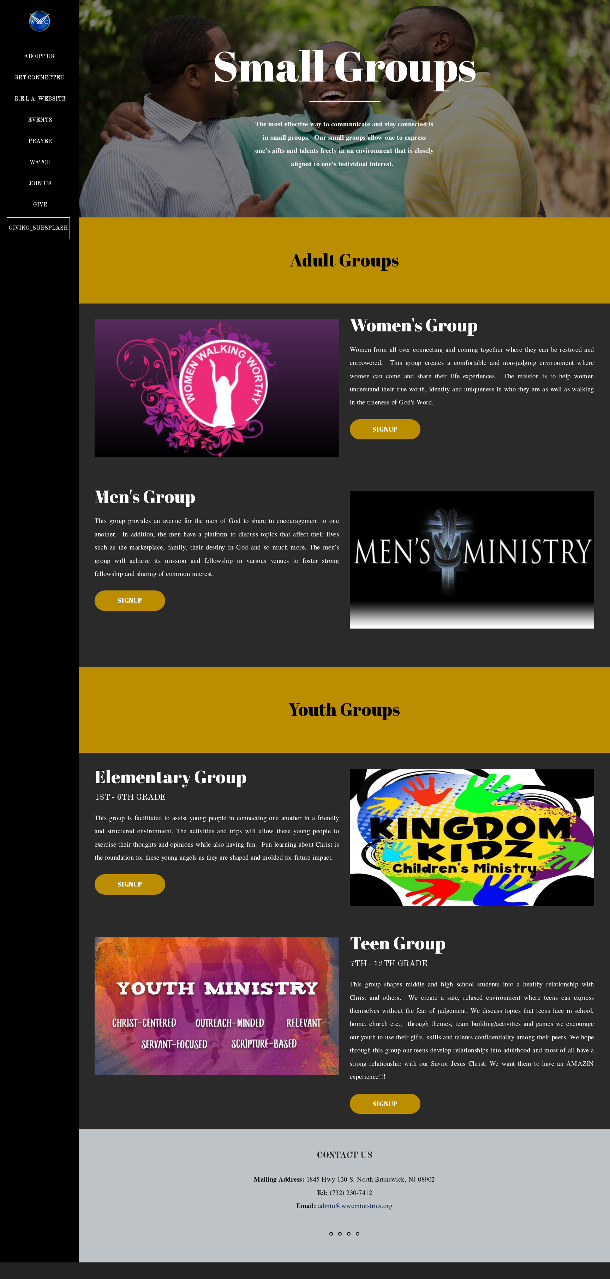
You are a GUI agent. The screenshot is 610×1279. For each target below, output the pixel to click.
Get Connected (40, 78)
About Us (40, 57)
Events (40, 120)
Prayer (40, 141)
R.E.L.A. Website (40, 99)
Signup (384, 429)
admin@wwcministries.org (355, 1205)
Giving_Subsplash (38, 228)
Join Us (40, 184)
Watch (40, 163)
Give (40, 205)
